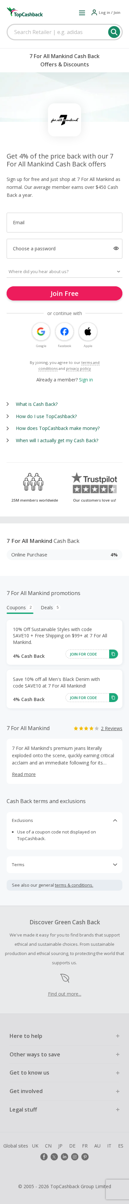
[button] (82, 12)
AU (97, 1146)
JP (60, 1146)
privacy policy (78, 368)
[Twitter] (54, 1156)
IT (109, 1146)
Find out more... (64, 994)
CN (48, 1146)
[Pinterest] (85, 1156)
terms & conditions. (74, 885)
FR (85, 1146)
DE (72, 1146)
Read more (24, 774)
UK (35, 1146)
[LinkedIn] (64, 1156)
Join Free (64, 293)
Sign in (86, 379)
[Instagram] (74, 1156)
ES (120, 1146)
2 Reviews (111, 728)
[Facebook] (44, 1156)
